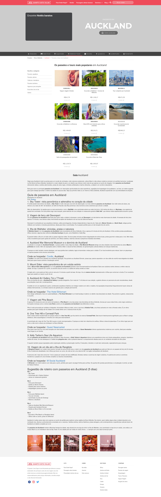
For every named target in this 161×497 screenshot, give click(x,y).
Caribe (101, 481)
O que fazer (60, 54)
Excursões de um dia (33, 89)
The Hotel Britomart (56, 291)
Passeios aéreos (32, 77)
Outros (29, 92)
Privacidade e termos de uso (71, 473)
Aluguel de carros (122, 481)
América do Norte (104, 470)
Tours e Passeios (122, 476)
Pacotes (89, 54)
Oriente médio (104, 490)
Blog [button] (106, 3)
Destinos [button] (98, 3)
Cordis (50, 256)
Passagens (33, 54)
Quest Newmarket (56, 327)
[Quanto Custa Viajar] (40, 2)
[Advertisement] (39, 125)
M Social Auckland (56, 360)
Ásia (101, 479)
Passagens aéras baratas (70, 470)
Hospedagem (121, 473)
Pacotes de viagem (123, 470)
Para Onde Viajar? (61, 3)
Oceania (29, 58)
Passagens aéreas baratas (84, 3)
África (101, 467)
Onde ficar (46, 54)
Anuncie (84, 470)
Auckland (46, 58)
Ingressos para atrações (34, 86)
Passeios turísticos (32, 83)
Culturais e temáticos (33, 80)
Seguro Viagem (122, 479)
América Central (104, 473)
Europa (102, 484)
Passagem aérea (122, 467)
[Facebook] (29, 482)
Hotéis (72, 3)
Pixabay (33, 199)
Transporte (129, 54)
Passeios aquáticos (32, 74)
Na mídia (84, 467)
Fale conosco (85, 473)
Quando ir (101, 54)
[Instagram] (33, 482)
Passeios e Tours (74, 54)
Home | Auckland (109, 33)
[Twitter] (38, 482)
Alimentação (115, 54)
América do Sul (104, 476)
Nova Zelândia (38, 58)
